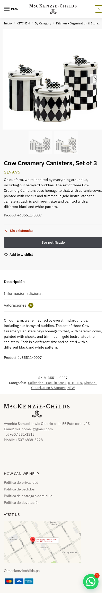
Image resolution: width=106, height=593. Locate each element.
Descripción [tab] (14, 281)
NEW (71, 388)
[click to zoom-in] (53, 79)
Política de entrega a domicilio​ (28, 496)
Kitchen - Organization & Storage (78, 23)
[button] (98, 9)
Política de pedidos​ (19, 489)
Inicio (8, 23)
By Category (43, 23)
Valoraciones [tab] (18, 305)
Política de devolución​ (22, 502)
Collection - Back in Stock (47, 383)
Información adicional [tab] (23, 293)
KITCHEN (23, 23)
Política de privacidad (21, 482)
